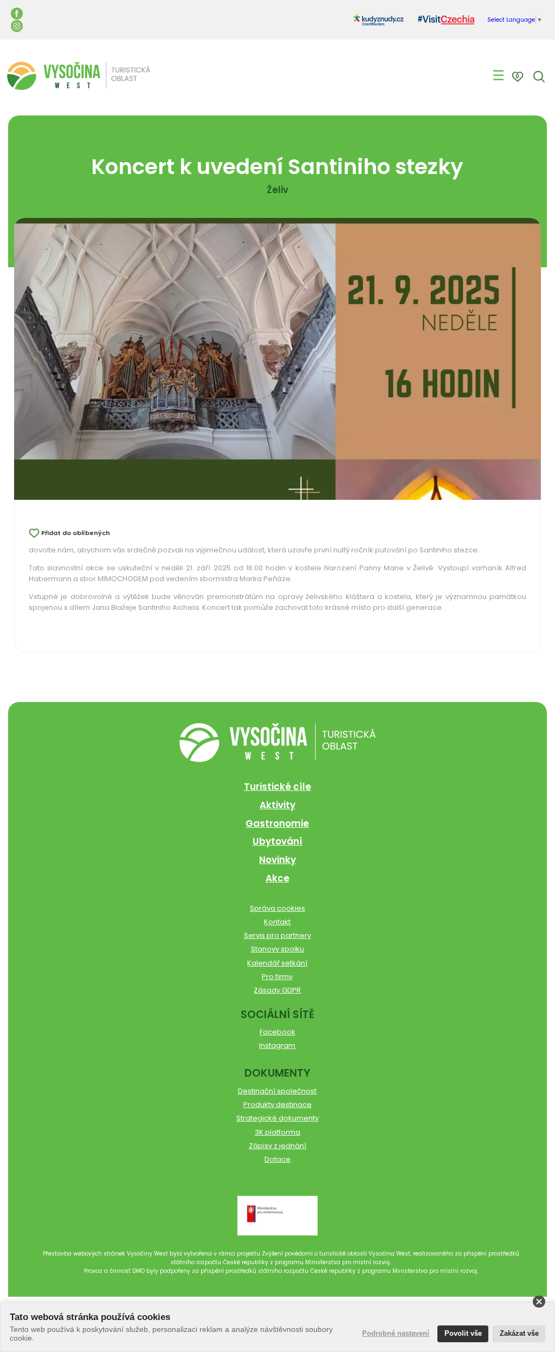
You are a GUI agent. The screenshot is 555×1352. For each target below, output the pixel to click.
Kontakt (277, 922)
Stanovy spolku (277, 949)
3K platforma (277, 1132)
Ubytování (277, 841)
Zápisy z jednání (277, 1146)
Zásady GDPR (277, 990)
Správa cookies (277, 908)
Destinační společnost (277, 1091)
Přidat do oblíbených (75, 533)
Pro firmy (277, 976)
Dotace (277, 1159)
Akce (277, 878)
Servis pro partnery (277, 935)
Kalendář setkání (277, 963)
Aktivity (277, 805)
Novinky (277, 859)
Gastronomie (277, 823)
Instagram (277, 1045)
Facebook (277, 1032)
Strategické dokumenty (277, 1118)
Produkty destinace (277, 1104)
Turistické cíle (277, 786)
